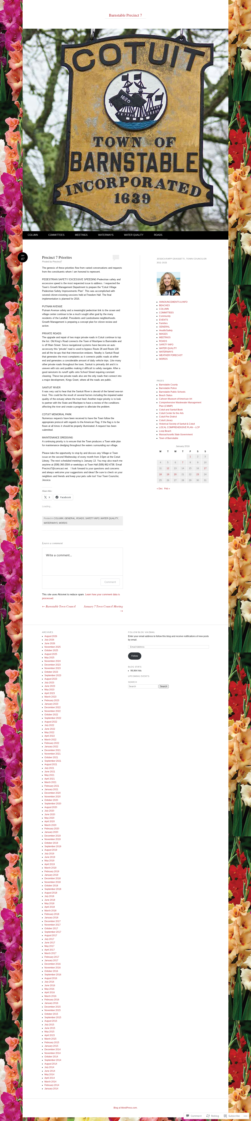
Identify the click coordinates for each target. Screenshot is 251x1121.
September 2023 (52, 675)
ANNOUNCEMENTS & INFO (173, 302)
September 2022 (52, 718)
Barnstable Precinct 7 (125, 15)
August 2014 (50, 1064)
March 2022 (50, 739)
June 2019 (49, 857)
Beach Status (165, 395)
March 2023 (50, 696)
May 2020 (49, 818)
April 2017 (49, 950)
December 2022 (52, 707)
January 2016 (51, 1003)
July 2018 (49, 896)
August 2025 (50, 654)
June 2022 (49, 729)
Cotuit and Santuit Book (171, 409)
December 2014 (52, 1049)
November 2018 (52, 882)
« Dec (160, 488)
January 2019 (51, 875)
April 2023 (49, 693)
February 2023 (51, 700)
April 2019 (49, 864)
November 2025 (52, 647)
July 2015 (49, 1024)
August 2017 (50, 935)
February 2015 (51, 1042)
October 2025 (51, 650)
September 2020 (52, 803)
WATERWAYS (106, 235)
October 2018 (51, 885)
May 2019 (49, 860)
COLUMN (33, 235)
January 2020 (51, 832)
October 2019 (51, 843)
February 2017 (51, 957)
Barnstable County (168, 384)
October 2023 (51, 672)
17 (205, 468)
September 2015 (52, 1017)
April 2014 (49, 1078)
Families (163, 323)
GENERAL (69, 518)
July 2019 (49, 853)
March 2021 (50, 782)
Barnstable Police (168, 388)
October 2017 (51, 928)
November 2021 (52, 753)
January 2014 (51, 1088)
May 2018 (49, 903)
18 (160, 474)
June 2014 (49, 1071)
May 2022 (49, 732)
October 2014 (51, 1056)
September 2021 (52, 761)
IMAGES (163, 334)
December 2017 (52, 921)
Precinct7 (57, 261)
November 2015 (52, 1010)
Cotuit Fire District (168, 416)
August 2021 (50, 764)
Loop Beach (165, 431)
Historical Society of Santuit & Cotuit (177, 424)
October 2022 (51, 714)
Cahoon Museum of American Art (175, 399)
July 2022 (49, 725)
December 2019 (52, 835)
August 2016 (50, 978)
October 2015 (51, 1014)
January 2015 (51, 1046)
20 (175, 474)
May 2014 (49, 1074)
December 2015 (52, 1007)
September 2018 (52, 889)
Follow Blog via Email (141, 632)
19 (168, 474)
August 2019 (50, 850)
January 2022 (51, 746)
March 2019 (50, 867)
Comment (110, 581)
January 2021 (51, 789)
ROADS (158, 235)
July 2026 (49, 639)
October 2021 (51, 757)
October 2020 (51, 800)
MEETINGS (81, 235)
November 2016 (52, 967)
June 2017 (49, 942)
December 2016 (52, 964)
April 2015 (49, 1035)
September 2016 (52, 974)
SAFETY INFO (92, 518)
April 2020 (49, 821)
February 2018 (51, 914)
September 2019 (52, 846)
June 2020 (49, 814)
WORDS (63, 523)
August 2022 (50, 721)
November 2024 (52, 661)
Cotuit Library (166, 420)
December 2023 (52, 664)
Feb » (167, 488)
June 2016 (49, 985)
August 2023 (50, 679)
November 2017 (52, 925)
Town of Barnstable (168, 438)
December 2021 (52, 750)
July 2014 (49, 1067)
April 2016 (49, 992)
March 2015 (50, 1039)
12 (168, 468)
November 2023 (52, 668)
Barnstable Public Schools (172, 392)
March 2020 (50, 825)
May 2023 (49, 689)
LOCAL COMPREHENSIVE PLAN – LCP (179, 427)
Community (165, 316)
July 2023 (49, 682)
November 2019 (52, 839)
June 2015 (49, 1028)
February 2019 (51, 871)
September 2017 (52, 932)
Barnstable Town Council (59, 606)
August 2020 (50, 807)
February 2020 (51, 828)
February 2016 (51, 999)
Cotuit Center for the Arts (171, 413)
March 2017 (50, 953)
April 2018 (49, 907)
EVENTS (163, 319)
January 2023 (51, 704)
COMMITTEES (56, 235)
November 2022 (52, 711)
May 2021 (49, 775)
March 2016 (50, 996)
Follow (134, 656)
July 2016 (49, 982)
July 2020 (49, 810)
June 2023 (49, 686)
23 (197, 474)
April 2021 (49, 778)
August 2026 (50, 636)
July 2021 (49, 768)
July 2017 (49, 939)
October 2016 (51, 971)
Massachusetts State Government (176, 434)
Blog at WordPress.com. (125, 1107)
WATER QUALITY (134, 235)
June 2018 (49, 900)
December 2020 (52, 793)
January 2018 (51, 917)
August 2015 (50, 1021)
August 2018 (50, 893)
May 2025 (49, 657)
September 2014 (52, 1060)
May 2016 (49, 989)
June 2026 (49, 643)
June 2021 (49, 771)
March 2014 (50, 1081)
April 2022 (49, 736)
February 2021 (51, 786)
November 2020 (52, 796)
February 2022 (51, 743)
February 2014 (51, 1085)
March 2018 (50, 910)
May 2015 (49, 1031)
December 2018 (52, 878)
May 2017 (49, 946)
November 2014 (52, 1053)
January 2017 (51, 960)
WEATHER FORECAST (170, 355)
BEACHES (164, 305)
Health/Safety (166, 330)
